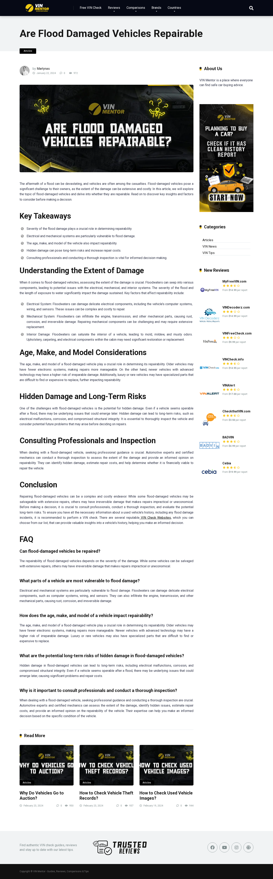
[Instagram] (236, 847)
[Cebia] (209, 480)
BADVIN (228, 437)
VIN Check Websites (155, 518)
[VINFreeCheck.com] (209, 350)
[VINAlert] (209, 402)
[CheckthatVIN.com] (209, 428)
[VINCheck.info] (209, 376)
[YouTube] (224, 847)
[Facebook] (212, 847)
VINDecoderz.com (236, 307)
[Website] (248, 847)
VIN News (209, 246)
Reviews (114, 8)
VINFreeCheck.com (237, 333)
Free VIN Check (91, 8)
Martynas (43, 69)
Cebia (226, 463)
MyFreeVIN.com (234, 281)
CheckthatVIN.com (236, 411)
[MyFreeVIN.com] (209, 298)
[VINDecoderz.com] (209, 324)
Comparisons (136, 8)
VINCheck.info (233, 359)
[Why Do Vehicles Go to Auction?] (47, 765)
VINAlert (228, 385)
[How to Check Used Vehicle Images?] (166, 765)
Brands (156, 8)
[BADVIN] (209, 454)
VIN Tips (208, 253)
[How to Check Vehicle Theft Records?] (107, 765)
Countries (174, 8)
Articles (28, 51)
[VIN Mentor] (37, 6)
